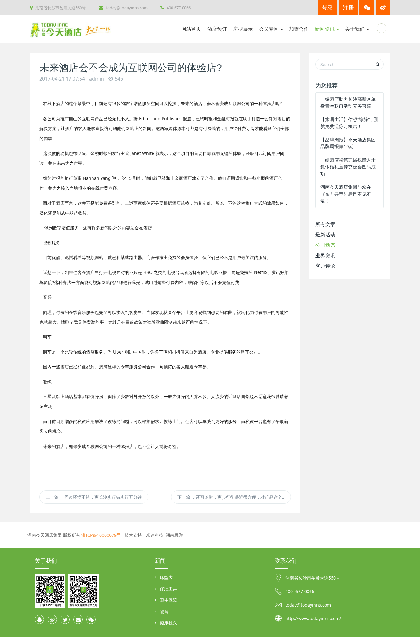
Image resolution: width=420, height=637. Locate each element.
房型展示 (243, 29)
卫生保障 (168, 600)
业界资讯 (325, 255)
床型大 (166, 577)
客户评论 (325, 266)
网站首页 (191, 29)
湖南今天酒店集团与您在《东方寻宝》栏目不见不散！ (345, 194)
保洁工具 (168, 589)
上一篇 (94, 497)
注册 (348, 7)
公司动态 (325, 245)
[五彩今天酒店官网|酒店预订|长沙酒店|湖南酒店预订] (75, 29)
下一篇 (230, 497)
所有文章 (325, 224)
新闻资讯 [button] (325, 29)
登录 (327, 7)
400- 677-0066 (299, 591)
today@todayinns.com (126, 7)
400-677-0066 (178, 7)
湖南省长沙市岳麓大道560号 (60, 7)
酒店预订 (217, 29)
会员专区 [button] (269, 29)
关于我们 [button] (355, 29)
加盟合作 (299, 29)
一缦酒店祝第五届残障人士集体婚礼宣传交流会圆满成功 (348, 167)
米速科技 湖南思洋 (164, 535)
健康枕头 (168, 623)
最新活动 (325, 234)
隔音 (164, 611)
